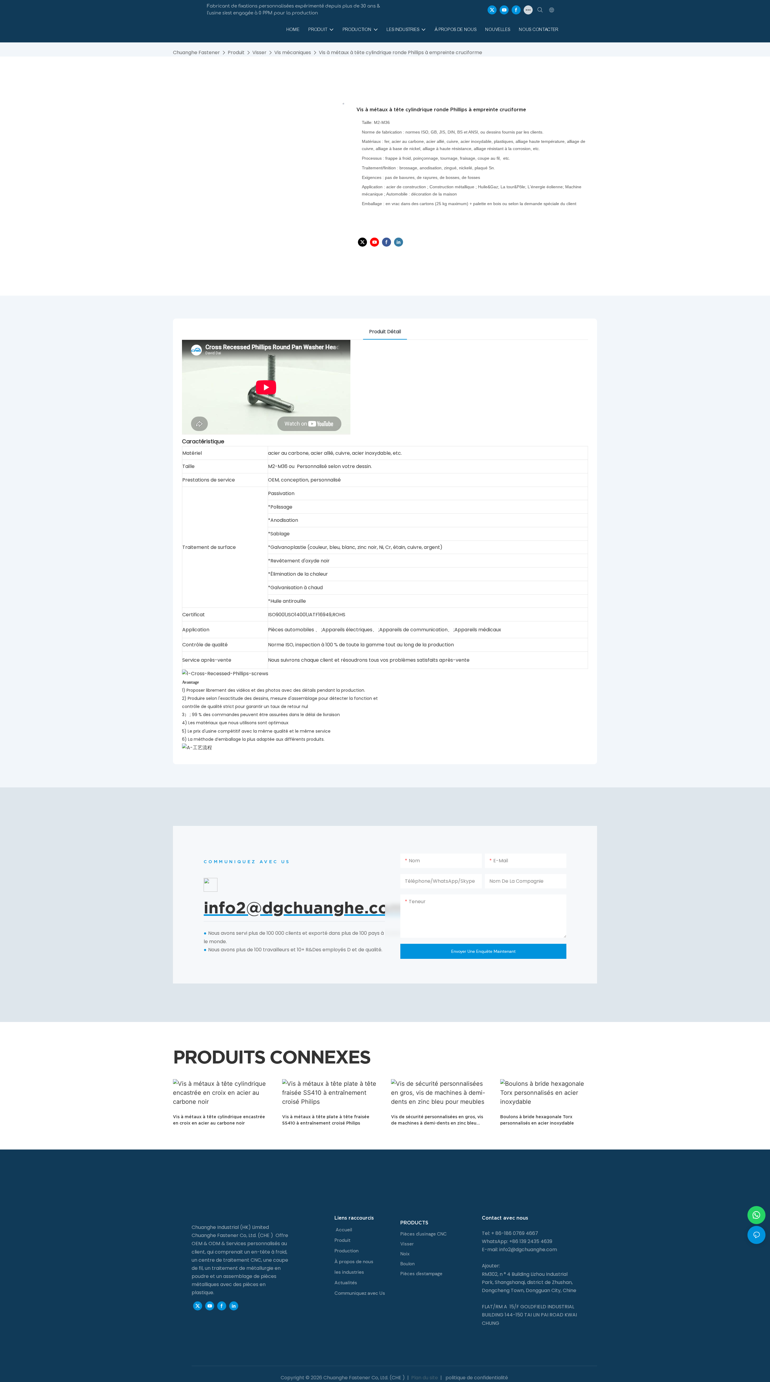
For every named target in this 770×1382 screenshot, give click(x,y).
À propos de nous (353, 1261)
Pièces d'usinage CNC (423, 1234)
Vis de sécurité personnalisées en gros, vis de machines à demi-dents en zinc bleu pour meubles (437, 1120)
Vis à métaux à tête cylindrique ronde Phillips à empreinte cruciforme (400, 52)
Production (346, 1251)
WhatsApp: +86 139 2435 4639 (517, 1241)
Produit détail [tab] (385, 331)
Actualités (345, 1282)
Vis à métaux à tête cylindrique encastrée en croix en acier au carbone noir (219, 1119)
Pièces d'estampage (421, 1274)
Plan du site (424, 1377)
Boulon (407, 1264)
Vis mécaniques (292, 52)
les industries (349, 1272)
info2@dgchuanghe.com (528, 1249)
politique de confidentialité (476, 1377)
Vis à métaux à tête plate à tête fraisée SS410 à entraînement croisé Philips (325, 1119)
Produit (236, 52)
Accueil (344, 1230)
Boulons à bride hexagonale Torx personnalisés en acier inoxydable (537, 1119)
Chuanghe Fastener (196, 52)
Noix (404, 1254)
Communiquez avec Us (359, 1293)
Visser (259, 52)
